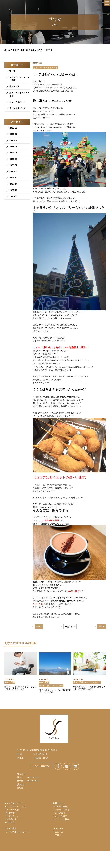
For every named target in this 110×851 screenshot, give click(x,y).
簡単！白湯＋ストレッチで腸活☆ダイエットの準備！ (55, 691)
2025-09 (13, 196)
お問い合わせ (12, 816)
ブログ (58, 835)
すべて (12, 70)
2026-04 (13, 152)
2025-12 (13, 177)
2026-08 (13, 127)
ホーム (7, 49)
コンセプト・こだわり (16, 806)
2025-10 (13, 190)
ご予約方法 (60, 812)
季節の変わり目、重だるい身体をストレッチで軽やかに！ (89, 687)
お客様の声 (11, 819)
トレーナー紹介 (13, 809)
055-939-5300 (40, 753)
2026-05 (13, 146)
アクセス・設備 (62, 809)
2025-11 (13, 183)
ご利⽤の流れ (61, 806)
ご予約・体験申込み (41, 766)
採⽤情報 (10, 812)
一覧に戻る (70, 626)
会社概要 (10, 822)
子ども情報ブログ (17, 108)
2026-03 (13, 159)
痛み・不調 (14, 86)
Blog (15, 49)
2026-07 (13, 134)
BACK (101, 626)
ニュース (59, 831)
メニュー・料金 (62, 819)
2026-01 (13, 171)
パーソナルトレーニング (17, 831)
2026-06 (13, 140)
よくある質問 (61, 816)
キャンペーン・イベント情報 (19, 78)
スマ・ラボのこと (17, 102)
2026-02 (13, 165)
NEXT (38, 626)
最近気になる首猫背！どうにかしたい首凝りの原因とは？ (20, 687)
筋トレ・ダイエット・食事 (19, 94)
